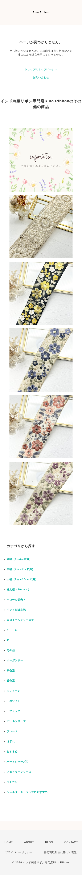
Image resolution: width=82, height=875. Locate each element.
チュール (12, 630)
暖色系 (11, 680)
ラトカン (12, 781)
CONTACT (71, 842)
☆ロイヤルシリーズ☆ (20, 619)
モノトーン (13, 690)
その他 (11, 650)
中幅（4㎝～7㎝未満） (21, 569)
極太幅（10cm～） (19, 589)
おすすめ (12, 751)
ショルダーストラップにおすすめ (27, 792)
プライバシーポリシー (19, 852)
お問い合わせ (41, 77)
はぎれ (11, 741)
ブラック (13, 711)
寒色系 (11, 670)
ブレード (12, 731)
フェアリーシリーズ (19, 771)
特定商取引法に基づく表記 (60, 852)
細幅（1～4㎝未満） (19, 559)
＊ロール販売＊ (16, 599)
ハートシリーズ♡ (18, 761)
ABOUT (29, 842)
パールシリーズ (16, 721)
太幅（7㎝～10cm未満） (22, 579)
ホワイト (13, 700)
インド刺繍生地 (16, 609)
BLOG (49, 842)
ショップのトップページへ (41, 69)
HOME (8, 842)
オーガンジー (15, 660)
